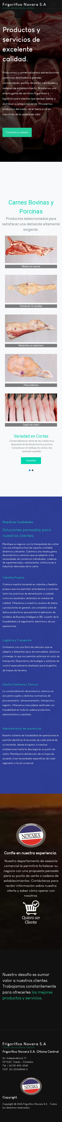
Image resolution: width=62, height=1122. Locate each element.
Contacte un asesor (17, 132)
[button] (29, 470)
